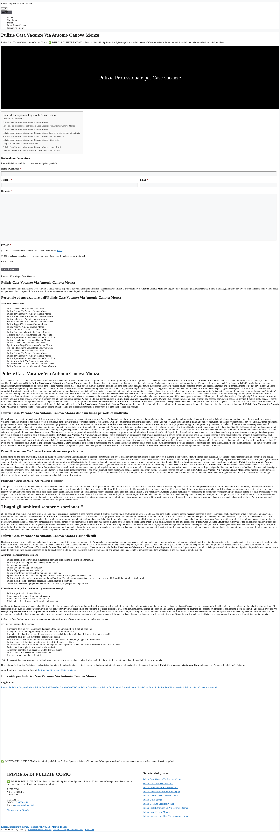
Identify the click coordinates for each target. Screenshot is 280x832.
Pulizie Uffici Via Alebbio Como (158, 783)
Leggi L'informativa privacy (15, 827)
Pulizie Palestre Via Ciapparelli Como (160, 795)
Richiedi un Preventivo (13, 118)
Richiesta (7, 191)
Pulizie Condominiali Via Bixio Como (160, 787)
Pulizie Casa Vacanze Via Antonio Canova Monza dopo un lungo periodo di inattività (41, 133)
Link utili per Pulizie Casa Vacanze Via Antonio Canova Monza (31, 150)
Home (10, 17)
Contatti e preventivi (207, 687)
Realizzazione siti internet (39, 829)
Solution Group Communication (68, 829)
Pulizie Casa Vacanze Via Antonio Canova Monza (25, 129)
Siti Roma (89, 829)
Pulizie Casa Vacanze (91, 687)
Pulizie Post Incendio (147, 687)
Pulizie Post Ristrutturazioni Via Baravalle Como (165, 808)
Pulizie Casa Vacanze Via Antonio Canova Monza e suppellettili (32, 147)
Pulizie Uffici (191, 687)
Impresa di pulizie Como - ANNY (17, 3)
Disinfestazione (68, 670)
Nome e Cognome (11, 168)
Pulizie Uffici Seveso (152, 799)
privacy (60, 251)
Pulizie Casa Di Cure (70, 687)
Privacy (6, 245)
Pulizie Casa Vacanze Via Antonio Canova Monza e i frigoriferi (31, 140)
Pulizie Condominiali (111, 687)
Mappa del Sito (59, 827)
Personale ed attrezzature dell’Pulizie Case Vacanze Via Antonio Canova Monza (39, 125)
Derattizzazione (53, 670)
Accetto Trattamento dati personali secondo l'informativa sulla (34, 251)
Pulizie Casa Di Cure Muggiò (156, 812)
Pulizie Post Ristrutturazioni (171, 687)
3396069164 (22, 802)
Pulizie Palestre (129, 687)
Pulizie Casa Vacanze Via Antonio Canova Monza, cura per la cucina (34, 136)
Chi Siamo (12, 20)
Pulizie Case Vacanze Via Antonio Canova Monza (25, 122)
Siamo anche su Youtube (18, 810)
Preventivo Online (15, 28)
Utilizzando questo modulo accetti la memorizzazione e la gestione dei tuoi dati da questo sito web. (45, 256)
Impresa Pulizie (26, 687)
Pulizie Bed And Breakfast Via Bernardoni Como (165, 816)
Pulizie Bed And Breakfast (47, 687)
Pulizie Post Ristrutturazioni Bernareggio (161, 791)
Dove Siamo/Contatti (16, 25)
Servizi (10, 22)
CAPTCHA (7, 261)
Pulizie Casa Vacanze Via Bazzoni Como (162, 779)
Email (144, 180)
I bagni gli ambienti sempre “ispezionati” (21, 143)
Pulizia (41, 670)
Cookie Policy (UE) (40, 827)
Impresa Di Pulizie (9, 687)
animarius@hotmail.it (24, 805)
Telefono (6, 180)
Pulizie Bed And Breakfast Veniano (159, 804)
